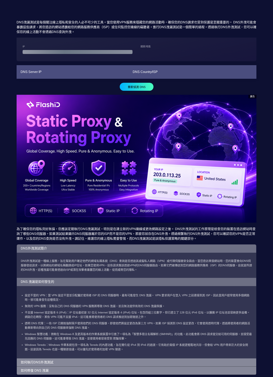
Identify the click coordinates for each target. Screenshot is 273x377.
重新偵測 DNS (136, 87)
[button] (136, 248)
